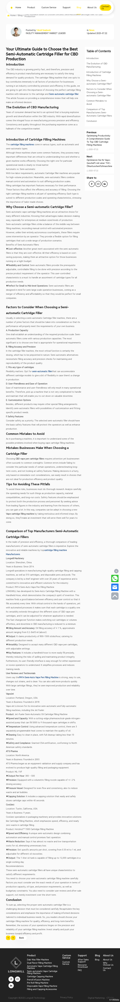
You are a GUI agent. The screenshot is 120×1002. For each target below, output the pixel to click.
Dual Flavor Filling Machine (39, 963)
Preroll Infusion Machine (38, 980)
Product (31, 7)
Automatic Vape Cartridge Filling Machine (42, 967)
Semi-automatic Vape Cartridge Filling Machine (42, 972)
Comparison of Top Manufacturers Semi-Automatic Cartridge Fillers (99, 112)
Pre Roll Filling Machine (37, 983)
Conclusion (91, 121)
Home (18, 7)
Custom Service (48, 7)
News (91, 30)
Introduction (92, 58)
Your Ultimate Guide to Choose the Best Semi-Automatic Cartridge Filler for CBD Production (64, 15)
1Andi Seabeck (43, 30)
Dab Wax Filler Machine (38, 959)
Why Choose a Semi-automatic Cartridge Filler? (99, 82)
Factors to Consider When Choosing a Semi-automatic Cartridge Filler (99, 92)
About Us (92, 7)
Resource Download (83, 966)
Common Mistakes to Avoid (96, 102)
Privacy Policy (66, 997)
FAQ (80, 970)
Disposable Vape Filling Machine (42, 986)
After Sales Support (83, 960)
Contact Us (107, 969)
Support (67, 7)
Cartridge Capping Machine (40, 976)
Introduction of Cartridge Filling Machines (98, 74)
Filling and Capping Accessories (42, 989)
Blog (79, 7)
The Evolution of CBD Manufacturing (96, 65)
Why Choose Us (108, 964)
